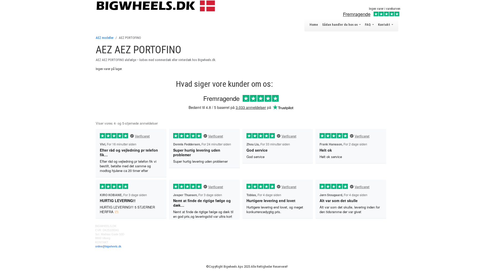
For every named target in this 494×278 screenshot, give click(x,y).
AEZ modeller (104, 38)
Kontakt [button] (384, 25)
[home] (157, 5)
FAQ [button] (368, 25)
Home (314, 25)
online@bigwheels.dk (108, 246)
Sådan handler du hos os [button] (340, 25)
